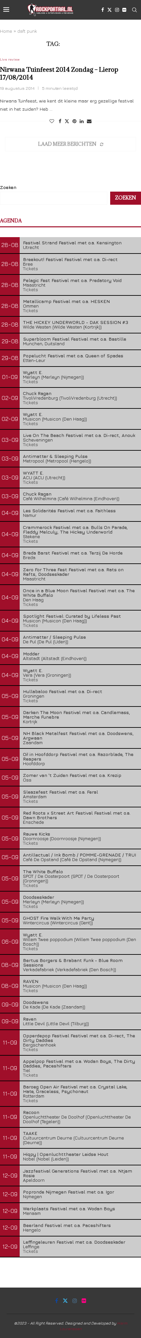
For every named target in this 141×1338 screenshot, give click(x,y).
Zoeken (8, 187)
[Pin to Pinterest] (74, 121)
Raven (29, 1019)
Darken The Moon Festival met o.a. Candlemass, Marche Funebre (76, 714)
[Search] (134, 9)
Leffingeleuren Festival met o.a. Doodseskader (74, 1242)
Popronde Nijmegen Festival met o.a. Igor (68, 1192)
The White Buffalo (43, 871)
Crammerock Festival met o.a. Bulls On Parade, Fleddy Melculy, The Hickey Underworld (75, 529)
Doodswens (36, 1002)
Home (6, 31)
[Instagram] (117, 9)
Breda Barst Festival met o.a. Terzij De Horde (73, 553)
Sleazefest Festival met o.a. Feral (60, 792)
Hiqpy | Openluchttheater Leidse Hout (66, 1154)
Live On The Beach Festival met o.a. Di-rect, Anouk (79, 435)
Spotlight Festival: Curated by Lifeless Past (72, 616)
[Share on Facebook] (60, 121)
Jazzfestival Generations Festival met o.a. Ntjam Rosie (77, 1173)
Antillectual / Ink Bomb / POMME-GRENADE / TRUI (79, 854)
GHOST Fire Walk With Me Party (58, 918)
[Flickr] (124, 9)
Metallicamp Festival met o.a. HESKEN (66, 301)
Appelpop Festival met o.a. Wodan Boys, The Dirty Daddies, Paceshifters (79, 1063)
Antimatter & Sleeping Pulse (55, 456)
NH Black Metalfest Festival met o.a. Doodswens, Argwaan (78, 735)
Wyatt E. (33, 372)
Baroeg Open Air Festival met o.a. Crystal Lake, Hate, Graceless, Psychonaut (75, 1089)
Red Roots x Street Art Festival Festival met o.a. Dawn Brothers (77, 815)
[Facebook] (102, 9)
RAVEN (30, 981)
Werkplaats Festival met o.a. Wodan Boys (69, 1208)
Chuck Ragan (37, 393)
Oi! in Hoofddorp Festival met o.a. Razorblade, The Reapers (78, 756)
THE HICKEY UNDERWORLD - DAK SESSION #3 (75, 322)
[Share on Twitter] (67, 121)
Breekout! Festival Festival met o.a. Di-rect (70, 259)
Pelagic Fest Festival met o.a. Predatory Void (72, 280)
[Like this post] (52, 121)
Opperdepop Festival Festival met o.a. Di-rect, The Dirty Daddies (79, 1038)
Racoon (31, 1112)
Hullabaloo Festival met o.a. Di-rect (62, 691)
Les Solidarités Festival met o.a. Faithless (69, 510)
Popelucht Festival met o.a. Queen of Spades (73, 355)
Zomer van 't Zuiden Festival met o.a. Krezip (72, 775)
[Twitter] (109, 9)
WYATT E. (33, 473)
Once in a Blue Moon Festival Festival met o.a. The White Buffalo (79, 593)
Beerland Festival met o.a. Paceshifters (67, 1225)
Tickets (30, 268)
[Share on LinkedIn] (82, 121)
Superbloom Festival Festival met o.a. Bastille (74, 339)
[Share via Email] (89, 121)
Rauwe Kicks (36, 834)
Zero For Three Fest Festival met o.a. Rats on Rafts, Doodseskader (73, 572)
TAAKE (30, 1133)
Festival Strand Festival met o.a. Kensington (72, 242)
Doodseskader (38, 897)
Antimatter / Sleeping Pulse (54, 637)
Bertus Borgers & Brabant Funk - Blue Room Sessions (73, 962)
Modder (31, 653)
